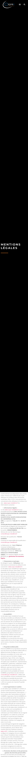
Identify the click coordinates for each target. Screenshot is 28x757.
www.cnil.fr (4, 731)
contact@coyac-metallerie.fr (9, 534)
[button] (19, 4)
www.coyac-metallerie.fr (11, 503)
